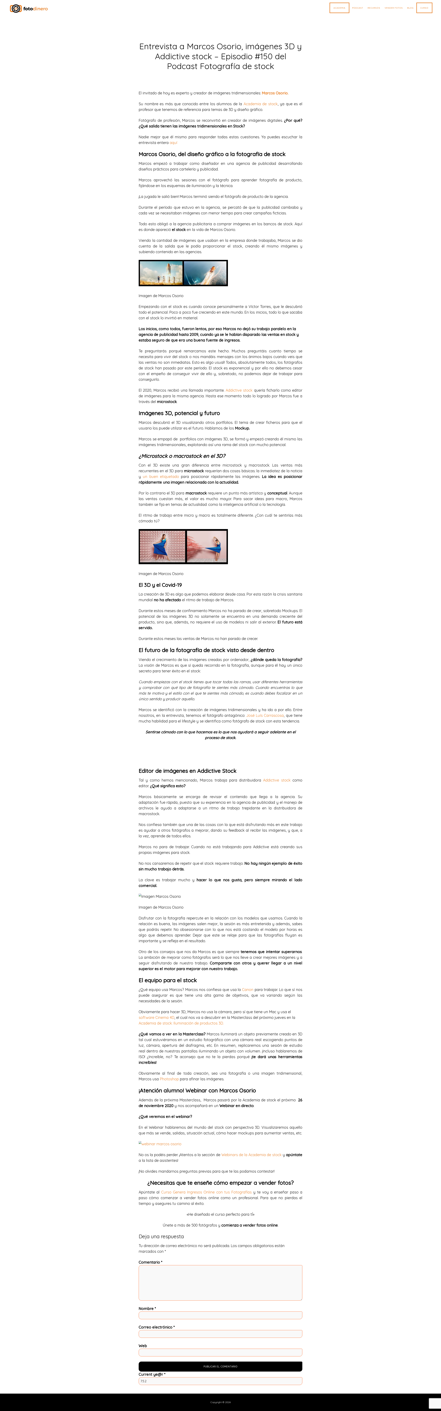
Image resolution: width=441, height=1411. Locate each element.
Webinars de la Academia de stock (251, 1154)
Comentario (150, 1262)
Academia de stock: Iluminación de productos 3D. (181, 1023)
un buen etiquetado (161, 476)
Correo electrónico (157, 1327)
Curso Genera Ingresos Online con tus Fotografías (206, 1192)
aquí (173, 142)
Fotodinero (35, 8)
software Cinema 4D (156, 1017)
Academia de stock (261, 103)
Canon (247, 989)
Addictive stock (239, 390)
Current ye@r (152, 1374)
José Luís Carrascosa (265, 715)
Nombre (147, 1308)
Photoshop (170, 1079)
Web (143, 1345)
